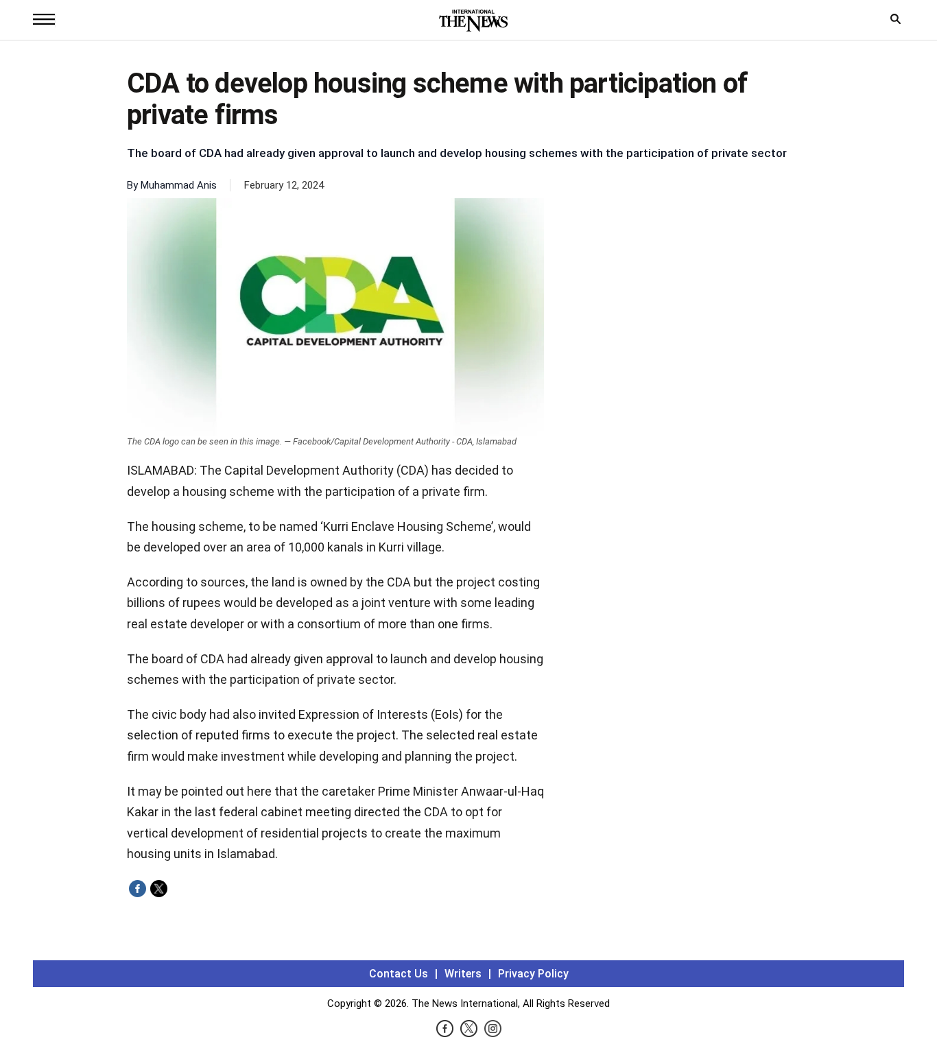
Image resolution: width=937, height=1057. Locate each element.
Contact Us (398, 973)
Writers (463, 973)
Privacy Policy (533, 973)
